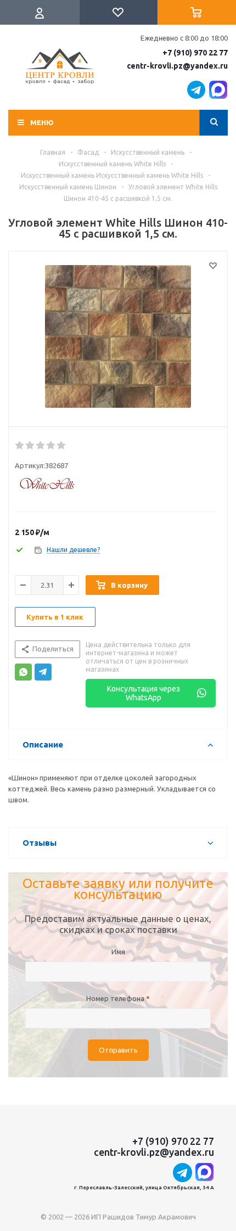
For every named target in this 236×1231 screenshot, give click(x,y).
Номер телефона (118, 998)
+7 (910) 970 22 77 (195, 53)
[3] (41, 445)
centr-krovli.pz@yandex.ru (177, 66)
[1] (20, 445)
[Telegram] (43, 672)
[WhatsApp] (23, 672)
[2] (30, 445)
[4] (51, 445)
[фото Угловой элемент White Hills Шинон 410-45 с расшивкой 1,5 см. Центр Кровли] (118, 336)
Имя (118, 951)
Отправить (118, 1050)
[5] (62, 445)
